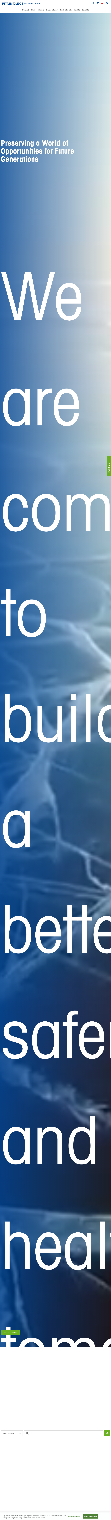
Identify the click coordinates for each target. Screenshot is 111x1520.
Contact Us (85, 10)
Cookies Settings (74, 1516)
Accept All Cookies (90, 1516)
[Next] (10, 1340)
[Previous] (2, 1340)
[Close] (107, 1516)
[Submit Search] (107, 1433)
